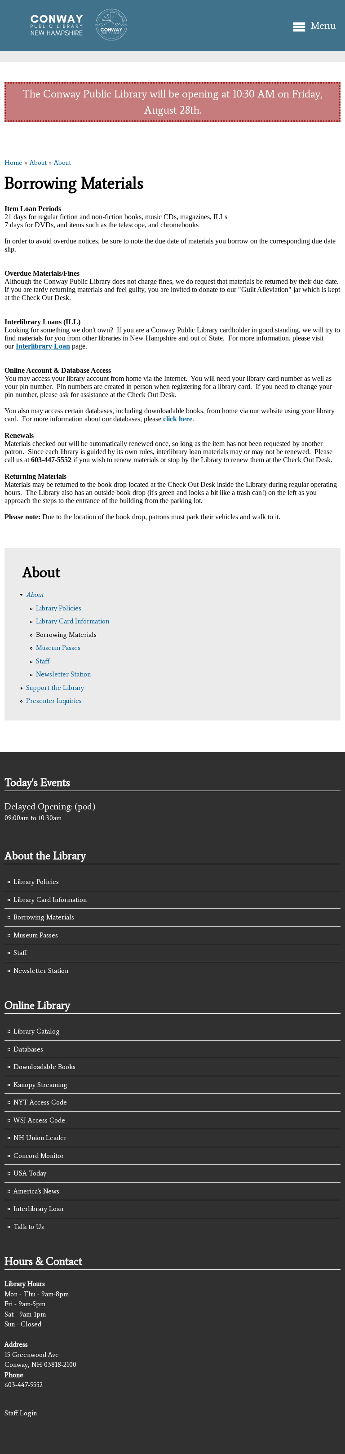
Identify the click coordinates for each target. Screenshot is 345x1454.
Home (13, 163)
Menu (323, 25)
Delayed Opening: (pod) (50, 806)
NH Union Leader (39, 1138)
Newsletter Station (63, 674)
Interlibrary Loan (38, 1209)
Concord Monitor (38, 1156)
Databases (28, 1049)
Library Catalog (36, 1031)
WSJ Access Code (39, 1120)
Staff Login (20, 1413)
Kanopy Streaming (40, 1085)
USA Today (29, 1173)
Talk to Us (28, 1227)
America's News (36, 1191)
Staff (42, 661)
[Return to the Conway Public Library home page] (75, 37)
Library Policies (58, 608)
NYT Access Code (40, 1102)
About (38, 163)
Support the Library (55, 688)
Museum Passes (58, 648)
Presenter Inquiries (54, 701)
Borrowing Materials (66, 635)
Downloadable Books (44, 1067)
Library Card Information (72, 621)
